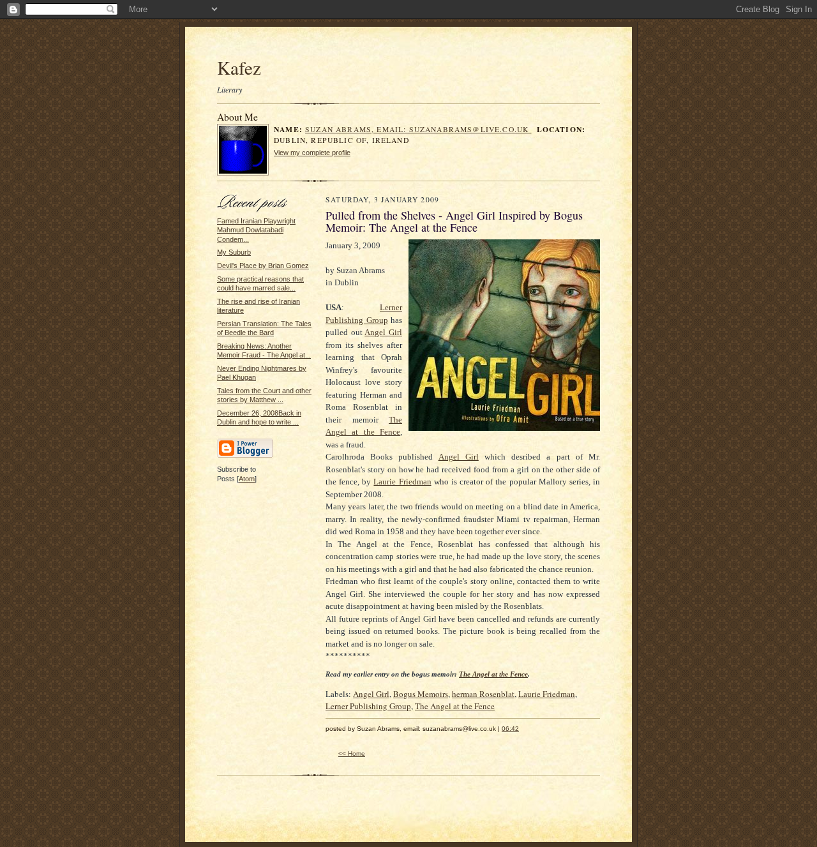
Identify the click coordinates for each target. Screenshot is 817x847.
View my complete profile (312, 152)
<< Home (351, 753)
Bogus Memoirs (420, 694)
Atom (247, 479)
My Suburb (234, 252)
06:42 (510, 728)
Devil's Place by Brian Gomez (263, 265)
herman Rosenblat (483, 694)
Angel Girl (371, 694)
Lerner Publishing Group (368, 706)
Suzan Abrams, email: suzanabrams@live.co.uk (418, 129)
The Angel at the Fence (455, 706)
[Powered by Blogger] (245, 456)
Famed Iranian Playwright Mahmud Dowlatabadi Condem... (256, 230)
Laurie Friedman (546, 694)
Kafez (239, 67)
